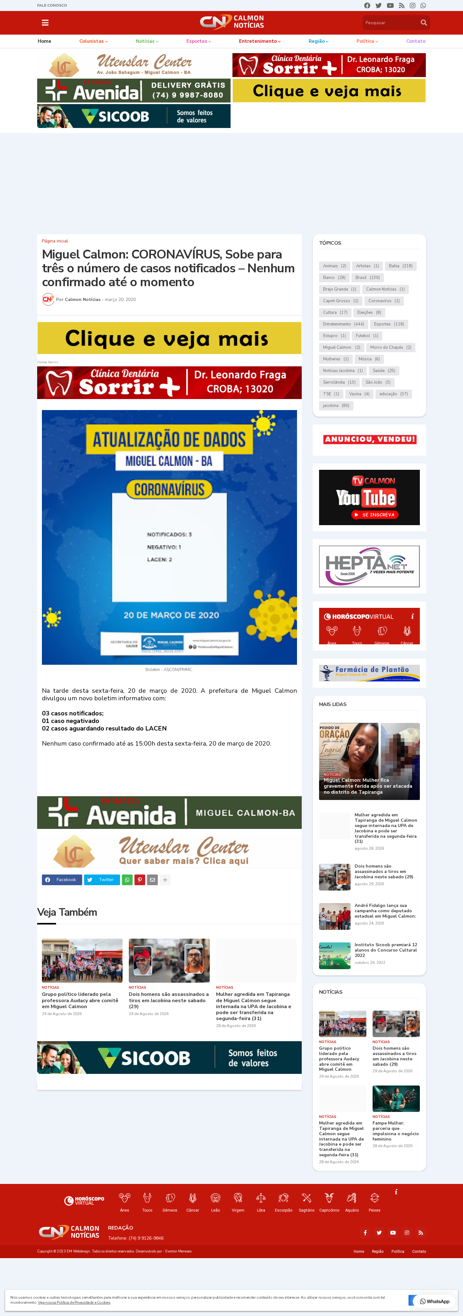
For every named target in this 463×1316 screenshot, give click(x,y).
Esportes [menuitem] (196, 41)
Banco (334, 277)
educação (394, 394)
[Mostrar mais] (165, 880)
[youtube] (390, 5)
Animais (334, 266)
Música (369, 359)
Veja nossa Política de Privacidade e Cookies (74, 1302)
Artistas (367, 266)
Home (359, 1251)
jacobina (336, 405)
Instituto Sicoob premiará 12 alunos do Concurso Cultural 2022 (386, 950)
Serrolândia (339, 382)
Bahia (401, 266)
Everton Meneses (178, 1251)
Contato (419, 1251)
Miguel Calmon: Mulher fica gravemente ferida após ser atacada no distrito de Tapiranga (368, 786)
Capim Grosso (340, 301)
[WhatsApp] (127, 880)
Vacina (359, 394)
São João (378, 382)
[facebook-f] (365, 1232)
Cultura (335, 312)
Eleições (369, 312)
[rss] (402, 5)
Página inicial (55, 241)
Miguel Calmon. (341, 347)
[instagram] (412, 5)
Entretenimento (343, 324)
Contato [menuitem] (416, 41)
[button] (45, 22)
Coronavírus (384, 301)
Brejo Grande (339, 289)
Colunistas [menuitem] (91, 41)
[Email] (152, 880)
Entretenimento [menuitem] (258, 41)
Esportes (389, 324)
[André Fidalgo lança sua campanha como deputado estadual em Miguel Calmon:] (335, 916)
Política (398, 1251)
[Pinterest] (139, 880)
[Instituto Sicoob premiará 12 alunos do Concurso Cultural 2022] (335, 955)
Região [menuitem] (317, 41)
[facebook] (367, 5)
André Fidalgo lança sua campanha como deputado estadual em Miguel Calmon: (385, 911)
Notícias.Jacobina (343, 371)
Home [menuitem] (44, 41)
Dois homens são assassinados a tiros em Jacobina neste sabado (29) (169, 1000)
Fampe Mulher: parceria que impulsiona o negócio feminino (396, 1131)
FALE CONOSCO (52, 5)
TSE (331, 394)
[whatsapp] (423, 5)
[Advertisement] (231, 182)
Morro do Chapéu (390, 347)
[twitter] (378, 5)
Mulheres (336, 359)
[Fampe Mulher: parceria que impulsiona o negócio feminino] (396, 1099)
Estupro (334, 336)
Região (378, 1251)
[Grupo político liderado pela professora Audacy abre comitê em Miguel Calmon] (82, 961)
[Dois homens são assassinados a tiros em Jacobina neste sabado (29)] (169, 961)
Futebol (367, 336)
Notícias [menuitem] (145, 41)
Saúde (384, 371)
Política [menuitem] (365, 41)
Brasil (368, 277)
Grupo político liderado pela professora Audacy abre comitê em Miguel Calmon (80, 1000)
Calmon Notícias (385, 289)
